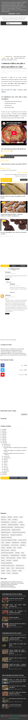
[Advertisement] (14, 40)
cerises (15, 519)
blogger (5, 265)
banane (10, 517)
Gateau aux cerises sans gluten (16, 598)
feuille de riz (22, 540)
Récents (5, 478)
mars (5, 467)
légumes (22, 545)
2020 (3, 437)
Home (2, 56)
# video (12, 157)
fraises (8, 542)
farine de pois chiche (18, 532)
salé (8, 58)
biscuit (16, 517)
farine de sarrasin (16, 534)
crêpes (3, 184)
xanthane (15, 573)
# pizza (3, 157)
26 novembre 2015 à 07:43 (15, 285)
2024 (3, 432)
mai (5, 464)
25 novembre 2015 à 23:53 (10, 273)
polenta (15, 560)
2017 (3, 439)
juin (5, 463)
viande (3, 573)
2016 (3, 441)
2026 (3, 429)
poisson (8, 560)
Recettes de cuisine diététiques (8, 587)
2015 (3, 442)
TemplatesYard (15, 715)
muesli (20, 547)
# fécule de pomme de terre (20, 155)
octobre (6, 456)
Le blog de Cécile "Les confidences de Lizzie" (11, 581)
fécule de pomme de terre (20, 56)
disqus (14, 265)
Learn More (11, 13)
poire (2, 560)
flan (2, 542)
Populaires (14, 478)
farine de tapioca (6, 537)
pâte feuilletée (11, 557)
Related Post (6, 180)
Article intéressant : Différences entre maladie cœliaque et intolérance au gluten (12, 583)
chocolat (3, 220)
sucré (8, 570)
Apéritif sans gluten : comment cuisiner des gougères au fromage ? (17, 666)
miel (14, 547)
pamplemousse (15, 555)
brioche (3, 519)
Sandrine (12, 284)
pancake (23, 555)
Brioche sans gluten (14, 617)
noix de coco (5, 550)
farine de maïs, (6, 71)
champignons (5, 522)
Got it (18, 13)
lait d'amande (5, 545)
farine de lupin (5, 529)
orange (17, 552)
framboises (15, 542)
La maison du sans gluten (15, 704)
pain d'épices (5, 555)
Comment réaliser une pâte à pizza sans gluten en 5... (15, 448)
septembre (6, 458)
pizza (4, 58)
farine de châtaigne (7, 527)
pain (22, 552)
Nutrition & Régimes (7, 552)
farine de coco (19, 527)
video (12, 58)
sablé (8, 568)
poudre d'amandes (6, 563)
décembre (6, 444)
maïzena (9, 547)
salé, (2, 72)
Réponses (8, 282)
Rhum (2, 568)
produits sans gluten (7, 565)
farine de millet (5, 532)
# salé (7, 157)
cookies (3, 524)
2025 (3, 431)
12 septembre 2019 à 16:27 (10, 296)
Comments (22, 478)
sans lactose (20, 568)
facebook (22, 265)
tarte (20, 570)
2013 (3, 474)
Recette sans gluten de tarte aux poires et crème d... (13, 454)
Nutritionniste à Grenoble (7, 585)
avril (5, 466)
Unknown (7, 295)
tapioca (14, 570)
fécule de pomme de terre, (16, 71)
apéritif (3, 202)
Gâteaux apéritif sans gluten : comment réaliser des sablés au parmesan (11, 215)
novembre (6, 446)
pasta (3, 557)
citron (20, 522)
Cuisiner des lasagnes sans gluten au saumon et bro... (15, 451)
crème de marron (13, 524)
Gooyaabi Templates (14, 718)
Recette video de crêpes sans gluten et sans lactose (13, 197)
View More (24, 179)
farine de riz (5, 534)
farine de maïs (9, 56)
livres (3, 547)
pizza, (23, 71)
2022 (3, 436)
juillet (5, 461)
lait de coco (14, 545)
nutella (13, 550)
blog (21, 517)
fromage (23, 542)
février (5, 469)
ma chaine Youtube (6, 151)
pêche (19, 557)
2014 (3, 472)
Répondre (7, 279)
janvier (5, 471)
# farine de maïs (8, 155)
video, (5, 72)
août (5, 459)
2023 (3, 434)
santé (3, 570)
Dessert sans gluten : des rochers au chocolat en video (13, 233)
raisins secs (19, 565)
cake (9, 519)
